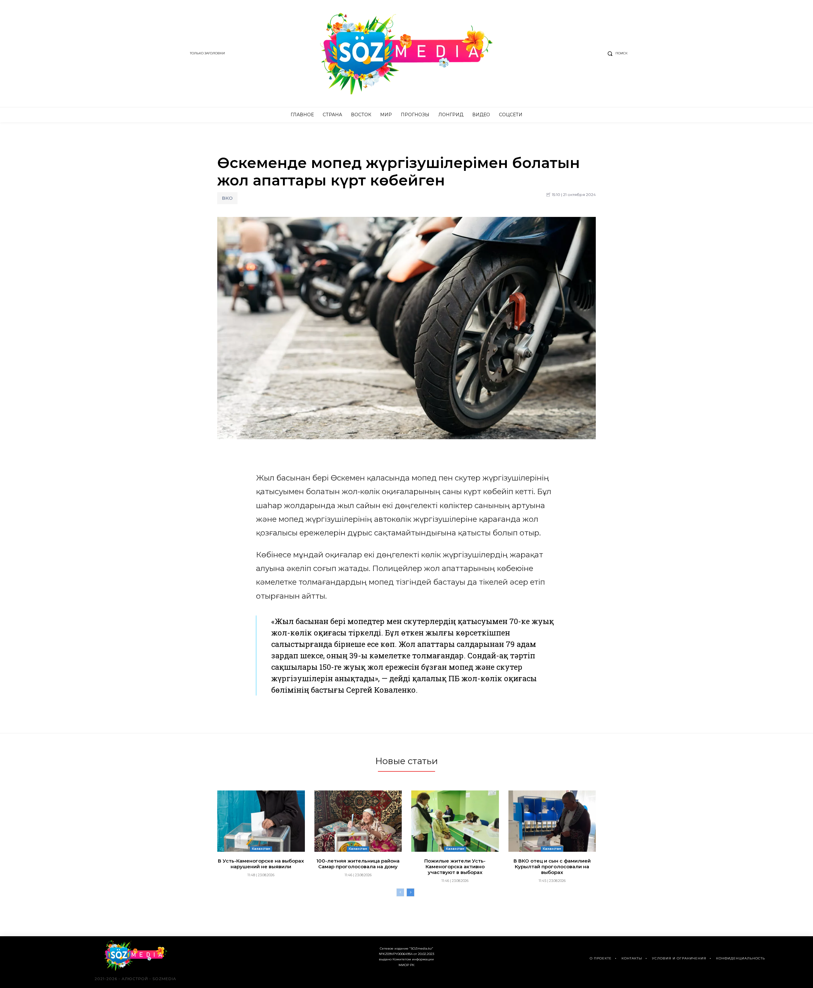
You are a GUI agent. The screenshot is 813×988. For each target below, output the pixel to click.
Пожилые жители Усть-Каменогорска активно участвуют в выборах (455, 866)
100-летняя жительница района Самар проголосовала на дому (358, 864)
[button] (616, 53)
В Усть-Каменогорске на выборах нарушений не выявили (261, 864)
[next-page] (410, 892)
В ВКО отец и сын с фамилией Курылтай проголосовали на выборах (552, 866)
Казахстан (261, 849)
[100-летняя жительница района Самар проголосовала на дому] (358, 821)
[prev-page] (400, 892)
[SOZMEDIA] (406, 53)
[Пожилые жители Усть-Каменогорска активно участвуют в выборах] (455, 821)
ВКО (227, 198)
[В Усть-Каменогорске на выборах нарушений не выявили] (261, 821)
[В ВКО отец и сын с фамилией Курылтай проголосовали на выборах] (552, 821)
